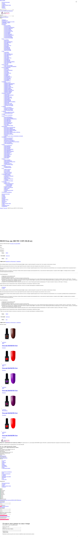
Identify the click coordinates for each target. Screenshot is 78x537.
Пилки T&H (6, 157)
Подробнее (4, 415)
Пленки (3, 114)
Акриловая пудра (7, 80)
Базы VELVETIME (7, 50)
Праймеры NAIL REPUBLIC (9, 83)
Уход (3, 168)
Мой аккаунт (4, 201)
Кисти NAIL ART (7, 121)
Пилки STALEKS (7, 147)
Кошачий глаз (8, 261)
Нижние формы (9, 185)
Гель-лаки (4, 24)
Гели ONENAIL (7, 77)
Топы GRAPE (6, 56)
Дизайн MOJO (6, 94)
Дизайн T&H (6, 102)
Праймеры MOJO (7, 82)
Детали (3, 288)
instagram (5, 457)
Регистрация (7, 516)
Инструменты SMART (8, 131)
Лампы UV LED (7, 177)
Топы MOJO (6, 52)
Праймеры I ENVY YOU (8, 87)
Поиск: (1, 9)
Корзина (3, 198)
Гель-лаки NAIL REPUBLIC (9, 27)
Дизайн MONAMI (7, 99)
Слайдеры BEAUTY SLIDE (9, 112)
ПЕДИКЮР (4, 136)
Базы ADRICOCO (7, 42)
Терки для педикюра (8, 142)
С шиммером (18, 261)
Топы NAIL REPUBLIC (8, 54)
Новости (3, 6)
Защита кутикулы (7, 169)
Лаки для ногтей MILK (8, 65)
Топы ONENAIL (7, 60)
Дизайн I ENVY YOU (8, 97)
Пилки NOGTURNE (8, 154)
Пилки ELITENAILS (8, 145)
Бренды (3, 194)
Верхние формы (9, 184)
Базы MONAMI (7, 47)
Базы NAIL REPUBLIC (8, 41)
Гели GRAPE (6, 72)
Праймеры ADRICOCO (8, 84)
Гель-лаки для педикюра (8, 137)
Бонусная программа (6, 2)
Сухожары (6, 179)
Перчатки (6, 189)
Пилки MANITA (7, 146)
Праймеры (4, 81)
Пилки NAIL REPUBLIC (8, 149)
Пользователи (4, 206)
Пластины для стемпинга (8, 108)
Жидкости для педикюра (8, 139)
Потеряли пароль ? (5, 506)
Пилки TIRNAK (7, 148)
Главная (3, 195)
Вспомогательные (7, 166)
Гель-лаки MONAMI (8, 34)
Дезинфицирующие (7, 167)
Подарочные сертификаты (7, 192)
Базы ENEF (6, 43)
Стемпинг (4, 106)
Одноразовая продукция (8, 190)
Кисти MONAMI (7, 119)
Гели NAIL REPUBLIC (8, 70)
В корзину (2, 250)
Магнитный (13, 261)
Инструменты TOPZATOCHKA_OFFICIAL (12, 132)
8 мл (6, 258)
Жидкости (4, 165)
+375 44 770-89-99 (3, 10)
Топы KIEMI (6, 58)
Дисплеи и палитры (7, 186)
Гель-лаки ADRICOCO (8, 28)
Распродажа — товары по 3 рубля (8, 21)
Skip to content (2, 0)
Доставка (3, 4)
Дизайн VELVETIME (8, 103)
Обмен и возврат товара (6, 5)
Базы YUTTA (6, 40)
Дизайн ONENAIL (7, 100)
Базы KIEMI (6, 46)
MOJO (7, 252)
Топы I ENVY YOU (7, 57)
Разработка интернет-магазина (8, 500)
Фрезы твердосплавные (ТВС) (9, 161)
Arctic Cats (8, 255)
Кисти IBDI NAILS (7, 120)
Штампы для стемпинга (8, 109)
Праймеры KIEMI (7, 88)
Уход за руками (7, 170)
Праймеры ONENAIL (8, 91)
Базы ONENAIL (7, 48)
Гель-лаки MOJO (7, 25)
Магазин (3, 200)
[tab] (40, 287)
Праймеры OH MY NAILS (9, 90)
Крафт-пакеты (6, 188)
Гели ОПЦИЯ (6, 79)
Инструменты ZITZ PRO (8, 134)
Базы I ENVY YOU (7, 45)
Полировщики (6, 162)
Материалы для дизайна (6, 93)
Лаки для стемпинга (8, 107)
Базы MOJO (6, 39)
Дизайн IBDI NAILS (8, 96)
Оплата (3, 3)
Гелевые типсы (7, 182)
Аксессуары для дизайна (8, 105)
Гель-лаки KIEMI (7, 32)
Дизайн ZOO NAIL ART (8, 104)
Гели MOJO (6, 68)
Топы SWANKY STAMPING (9, 61)
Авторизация (2, 507)
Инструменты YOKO (8, 133)
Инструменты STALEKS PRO (9, 127)
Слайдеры (4, 111)
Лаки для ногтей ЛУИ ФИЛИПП (10, 66)
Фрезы (3, 158)
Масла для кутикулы (8, 172)
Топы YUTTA (6, 53)
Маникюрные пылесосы (8, 178)
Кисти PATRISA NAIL (8, 122)
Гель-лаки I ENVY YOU (8, 31)
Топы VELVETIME (7, 62)
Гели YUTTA (6, 69)
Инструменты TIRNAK (8, 128)
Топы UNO (6, 63)
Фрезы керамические (8, 160)
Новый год (4, 19)
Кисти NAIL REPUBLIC (8, 117)
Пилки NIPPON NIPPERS (9, 151)
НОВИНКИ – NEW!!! (6, 22)
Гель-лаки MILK (7, 33)
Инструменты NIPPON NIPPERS (10, 130)
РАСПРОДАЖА (5, 20)
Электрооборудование (6, 174)
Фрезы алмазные (7, 159)
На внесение (4, 23)
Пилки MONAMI (7, 150)
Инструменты (4, 126)
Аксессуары (4, 181)
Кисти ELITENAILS (8, 116)
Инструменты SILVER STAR (9, 129)
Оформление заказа (5, 205)
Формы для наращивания (8, 183)
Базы (3, 38)
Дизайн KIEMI (7, 98)
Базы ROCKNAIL (7, 49)
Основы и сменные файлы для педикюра (11, 141)
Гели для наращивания (6, 67)
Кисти (3, 463)
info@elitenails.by (10, 10)
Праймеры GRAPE (7, 86)
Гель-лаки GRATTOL (8, 30)
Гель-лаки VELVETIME (8, 37)
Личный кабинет (5, 199)
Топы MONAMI (7, 59)
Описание (4, 287)
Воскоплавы (6, 176)
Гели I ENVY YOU (7, 73)
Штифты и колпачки (8, 163)
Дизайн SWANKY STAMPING (9, 101)
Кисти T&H (6, 124)
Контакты (4, 197)
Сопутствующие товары (8, 110)
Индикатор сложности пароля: (5, 512)
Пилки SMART (7, 156)
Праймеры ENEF (7, 85)
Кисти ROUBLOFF (7, 123)
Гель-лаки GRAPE (7, 29)
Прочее (5, 191)
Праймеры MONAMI (8, 89)
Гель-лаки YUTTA (7, 26)
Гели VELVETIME (7, 78)
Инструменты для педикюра (9, 140)
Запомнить (3, 505)
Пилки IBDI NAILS (7, 152)
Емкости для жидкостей (8, 187)
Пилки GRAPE (7, 153)
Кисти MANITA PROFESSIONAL (10, 118)
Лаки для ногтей (5, 64)
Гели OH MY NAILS (8, 76)
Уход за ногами (7, 171)
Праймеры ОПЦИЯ (7, 92)
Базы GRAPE (6, 44)
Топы (3, 51)
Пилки (3, 144)
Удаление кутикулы (7, 173)
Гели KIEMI (6, 74)
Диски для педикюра (8, 138)
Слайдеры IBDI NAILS (8, 113)
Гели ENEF (6, 71)
